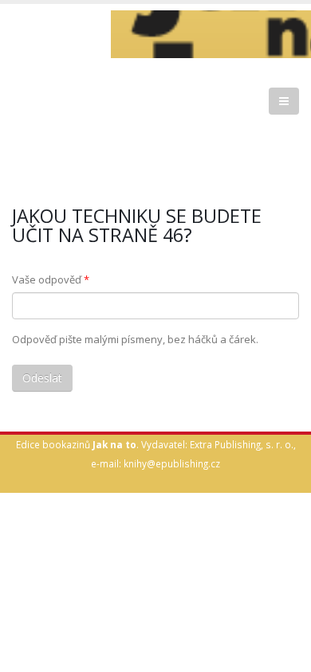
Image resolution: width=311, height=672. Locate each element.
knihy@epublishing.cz (172, 463)
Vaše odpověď (50, 279)
